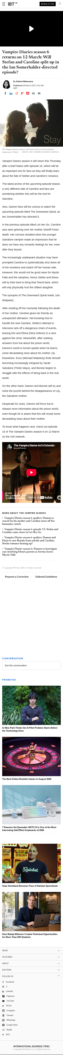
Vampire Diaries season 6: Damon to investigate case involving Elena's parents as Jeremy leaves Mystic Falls (29, 552)
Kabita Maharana (24, 81)
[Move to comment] (39, 93)
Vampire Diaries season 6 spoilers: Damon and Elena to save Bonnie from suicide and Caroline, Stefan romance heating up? (29, 540)
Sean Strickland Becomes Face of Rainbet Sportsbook (30, 886)
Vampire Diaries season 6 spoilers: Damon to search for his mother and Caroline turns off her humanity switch (28, 521)
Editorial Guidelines (46, 577)
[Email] (33, 93)
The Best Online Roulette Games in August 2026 (26, 779)
